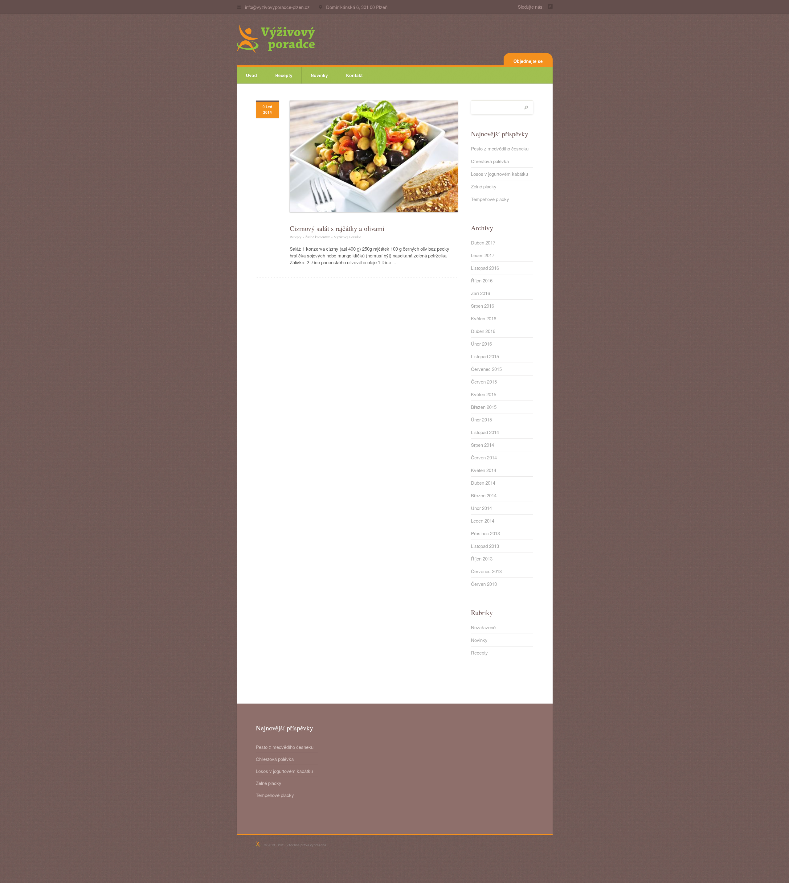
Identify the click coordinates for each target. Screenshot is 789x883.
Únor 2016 (481, 344)
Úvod (251, 75)
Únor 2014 (481, 508)
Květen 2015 (483, 394)
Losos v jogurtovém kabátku (499, 174)
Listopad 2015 (485, 356)
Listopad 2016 (485, 268)
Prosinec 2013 (485, 533)
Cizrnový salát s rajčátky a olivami (337, 228)
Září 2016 (480, 293)
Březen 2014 (484, 495)
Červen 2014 (484, 457)
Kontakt (354, 75)
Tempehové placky (490, 199)
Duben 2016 (483, 331)
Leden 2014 (482, 521)
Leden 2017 (482, 255)
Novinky (319, 75)
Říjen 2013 (482, 559)
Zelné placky (484, 186)
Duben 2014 (483, 483)
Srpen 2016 (482, 306)
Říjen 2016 (482, 280)
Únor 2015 (481, 420)
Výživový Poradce (347, 236)
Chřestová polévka (490, 161)
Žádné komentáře (317, 237)
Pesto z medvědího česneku (500, 149)
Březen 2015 (484, 407)
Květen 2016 (483, 318)
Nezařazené (483, 627)
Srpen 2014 (482, 445)
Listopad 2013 (485, 546)
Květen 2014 (483, 470)
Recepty (283, 75)
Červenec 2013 (486, 571)
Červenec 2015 (486, 369)
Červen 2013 (484, 584)
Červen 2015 (484, 382)
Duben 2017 (483, 243)
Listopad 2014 (485, 432)
